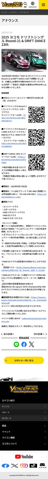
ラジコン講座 (8, 437)
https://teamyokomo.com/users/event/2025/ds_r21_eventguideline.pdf (23, 300)
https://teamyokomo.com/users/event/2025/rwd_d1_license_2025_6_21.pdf (23, 269)
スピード (5, 412)
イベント (6, 431)
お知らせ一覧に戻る (24, 360)
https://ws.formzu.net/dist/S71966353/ (14, 143)
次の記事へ (40, 334)
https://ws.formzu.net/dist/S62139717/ (13, 117)
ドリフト (5, 406)
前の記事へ (7, 334)
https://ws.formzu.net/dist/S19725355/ (13, 159)
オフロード (6, 418)
